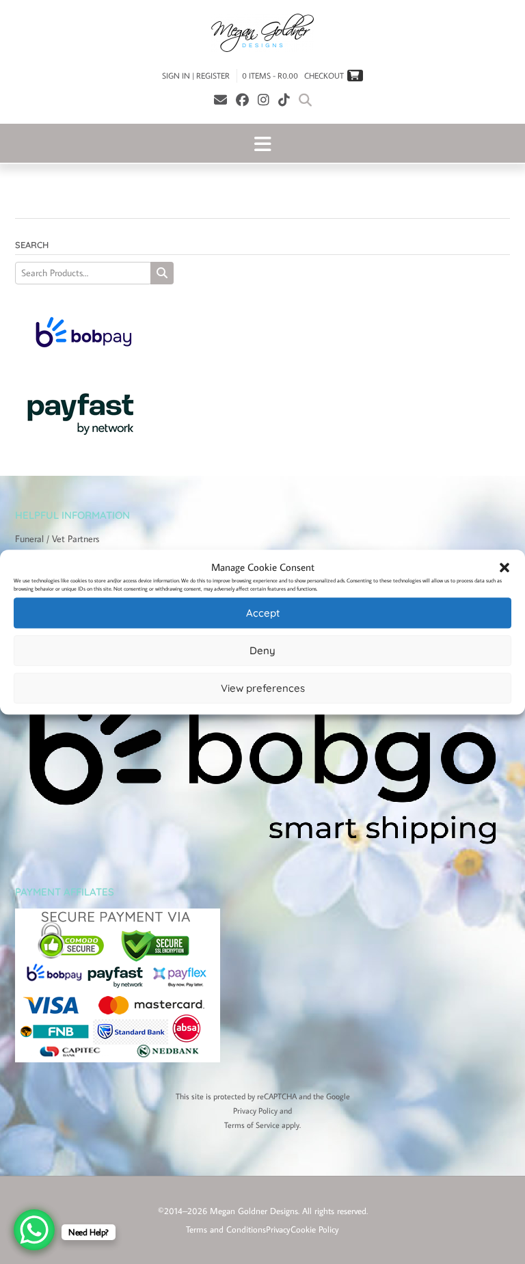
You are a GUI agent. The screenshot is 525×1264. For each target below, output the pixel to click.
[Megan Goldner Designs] (262, 33)
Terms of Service (252, 1125)
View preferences (263, 688)
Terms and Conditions (226, 1229)
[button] (504, 567)
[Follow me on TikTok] (284, 99)
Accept (263, 612)
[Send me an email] (220, 99)
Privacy (278, 1229)
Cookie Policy (315, 1229)
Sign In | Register (196, 75)
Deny (262, 650)
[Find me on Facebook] (242, 99)
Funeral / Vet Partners (57, 539)
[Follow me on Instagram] (263, 99)
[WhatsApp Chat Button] (34, 1229)
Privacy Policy (255, 1110)
